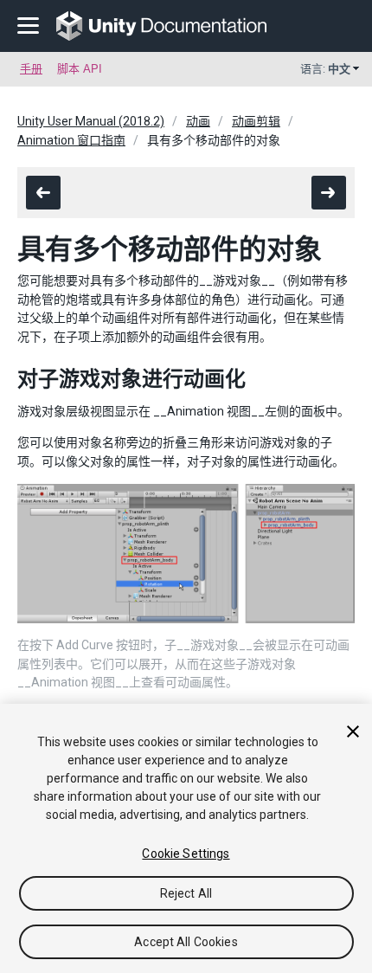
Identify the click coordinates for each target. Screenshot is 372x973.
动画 (198, 121)
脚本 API (79, 68)
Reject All (186, 893)
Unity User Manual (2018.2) (90, 121)
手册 (31, 68)
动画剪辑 (256, 121)
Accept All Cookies (186, 942)
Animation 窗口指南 (71, 140)
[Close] (353, 731)
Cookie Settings (185, 853)
